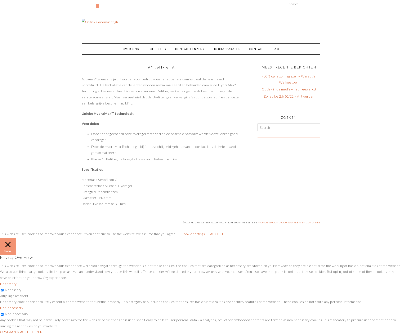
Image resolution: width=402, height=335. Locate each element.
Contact (256, 48)
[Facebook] (83, 4)
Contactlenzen (189, 48)
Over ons (131, 48)
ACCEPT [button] (217, 234)
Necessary (13, 290)
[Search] (319, 4)
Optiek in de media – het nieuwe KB (289, 89)
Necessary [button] (8, 284)
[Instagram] (89, 4)
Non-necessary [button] (11, 308)
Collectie (156, 48)
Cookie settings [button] (193, 234)
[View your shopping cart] (97, 6)
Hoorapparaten (227, 48)
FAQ (276, 48)
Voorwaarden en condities (300, 222)
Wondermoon (268, 222)
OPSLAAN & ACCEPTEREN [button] (21, 332)
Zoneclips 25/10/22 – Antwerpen (289, 96)
